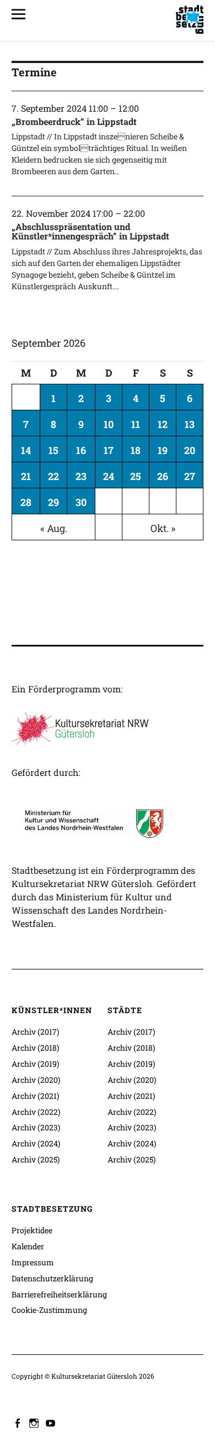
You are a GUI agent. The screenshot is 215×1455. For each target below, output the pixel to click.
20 (189, 450)
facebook (18, 1422)
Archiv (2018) (35, 1047)
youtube (52, 1422)
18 (136, 450)
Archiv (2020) (36, 1080)
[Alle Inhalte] (23, 14)
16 (81, 450)
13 (190, 424)
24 (108, 476)
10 (109, 424)
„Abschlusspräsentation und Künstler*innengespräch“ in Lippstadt (90, 231)
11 (135, 424)
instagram (35, 1422)
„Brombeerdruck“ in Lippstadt (74, 121)
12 (163, 424)
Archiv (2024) (36, 1143)
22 (53, 476)
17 (109, 450)
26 (162, 476)
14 (26, 450)
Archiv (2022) (36, 1112)
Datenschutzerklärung (52, 1278)
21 (26, 476)
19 (163, 450)
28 (25, 502)
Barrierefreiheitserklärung (59, 1294)
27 (189, 476)
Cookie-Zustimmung (49, 1310)
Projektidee (32, 1230)
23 (81, 476)
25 (135, 476)
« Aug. (53, 528)
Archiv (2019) (35, 1063)
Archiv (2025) (36, 1159)
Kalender (28, 1246)
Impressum (33, 1262)
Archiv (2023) (36, 1127)
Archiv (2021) (35, 1096)
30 (81, 502)
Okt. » (162, 528)
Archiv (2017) (35, 1031)
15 (53, 450)
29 (53, 502)
